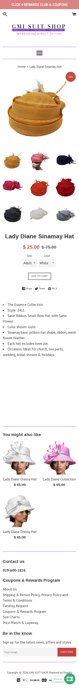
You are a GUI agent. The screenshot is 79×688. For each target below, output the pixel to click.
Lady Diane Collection (59, 479)
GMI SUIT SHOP (38, 672)
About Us (10, 589)
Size (29, 256)
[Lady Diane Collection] (59, 458)
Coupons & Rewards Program (24, 611)
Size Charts (11, 617)
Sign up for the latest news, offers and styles (37, 642)
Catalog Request (15, 606)
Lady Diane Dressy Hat (20, 479)
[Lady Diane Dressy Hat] (20, 458)
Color (47, 256)
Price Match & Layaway (20, 622)
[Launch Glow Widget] (69, 678)
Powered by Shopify (60, 672)
